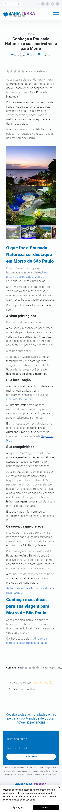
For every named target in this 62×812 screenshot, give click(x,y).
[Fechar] (57, 789)
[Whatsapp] (38, 4)
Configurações (16, 807)
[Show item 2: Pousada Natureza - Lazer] (28, 232)
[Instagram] (47, 4)
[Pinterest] (57, 4)
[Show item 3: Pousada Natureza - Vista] (43, 232)
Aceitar (45, 807)
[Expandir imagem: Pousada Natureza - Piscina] (31, 185)
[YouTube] (52, 4)
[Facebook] (43, 4)
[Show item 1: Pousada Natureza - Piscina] (13, 232)
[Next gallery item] (52, 185)
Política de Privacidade (23, 799)
